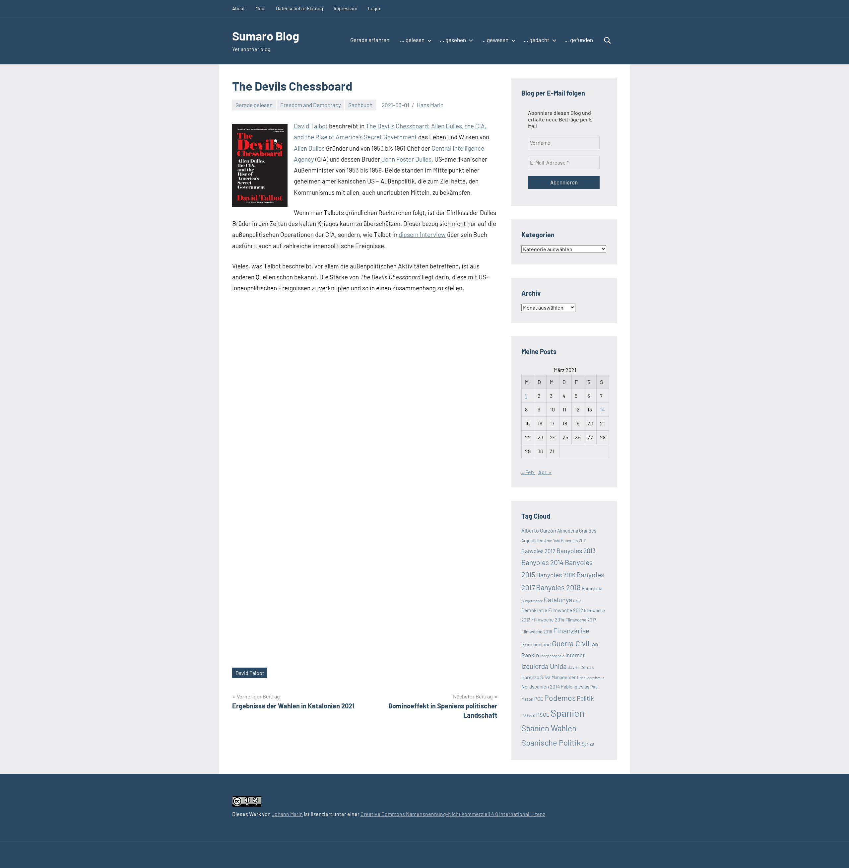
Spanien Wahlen (548, 728)
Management (565, 677)
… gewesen (494, 39)
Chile (577, 600)
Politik (585, 698)
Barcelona (592, 588)
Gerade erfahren (369, 39)
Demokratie (534, 610)
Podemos (560, 697)
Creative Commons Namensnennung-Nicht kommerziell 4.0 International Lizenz (452, 814)
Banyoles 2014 (542, 562)
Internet (575, 655)
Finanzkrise (571, 630)
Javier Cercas (581, 667)
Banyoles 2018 (558, 587)
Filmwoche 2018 (536, 631)
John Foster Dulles (406, 159)
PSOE (543, 714)
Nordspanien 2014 (540, 686)
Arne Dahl (552, 540)
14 (602, 409)
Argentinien (532, 540)
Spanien (568, 713)
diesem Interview (422, 234)
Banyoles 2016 (555, 575)
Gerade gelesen (254, 105)
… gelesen (412, 39)
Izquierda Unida (544, 666)
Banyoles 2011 (574, 540)
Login (374, 8)
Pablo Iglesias (575, 686)
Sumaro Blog (265, 36)
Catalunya (558, 600)
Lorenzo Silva (536, 677)
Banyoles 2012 (538, 550)
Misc (260, 8)
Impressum (345, 8)
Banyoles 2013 (576, 550)
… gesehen (453, 39)
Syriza (588, 744)
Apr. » (545, 472)
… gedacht (536, 39)
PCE (538, 699)
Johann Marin (287, 814)
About (238, 8)
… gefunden (578, 39)
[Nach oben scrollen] (835, 854)
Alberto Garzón (538, 530)
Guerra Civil (570, 643)
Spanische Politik (551, 742)
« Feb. (528, 472)
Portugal (528, 715)
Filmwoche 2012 (565, 610)
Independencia (552, 655)
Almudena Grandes (576, 531)
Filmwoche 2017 (580, 619)
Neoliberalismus (591, 678)
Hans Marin (430, 105)
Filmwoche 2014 (547, 619)
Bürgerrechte (532, 600)
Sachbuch (360, 105)
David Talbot (311, 126)
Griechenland (536, 644)
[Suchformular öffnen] (607, 40)
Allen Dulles (309, 148)
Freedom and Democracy (310, 105)
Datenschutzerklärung (299, 8)
